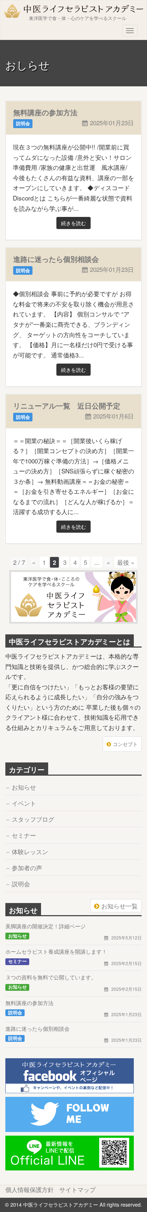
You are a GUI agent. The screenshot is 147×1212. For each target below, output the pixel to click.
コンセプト (125, 743)
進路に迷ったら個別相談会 (56, 259)
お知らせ (24, 786)
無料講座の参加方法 (45, 112)
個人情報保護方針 (29, 1189)
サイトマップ (77, 1189)
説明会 (21, 883)
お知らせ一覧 (119, 905)
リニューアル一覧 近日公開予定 (66, 405)
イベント (24, 802)
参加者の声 (27, 867)
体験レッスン (30, 851)
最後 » (125, 562)
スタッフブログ (33, 819)
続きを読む (73, 223)
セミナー (24, 835)
